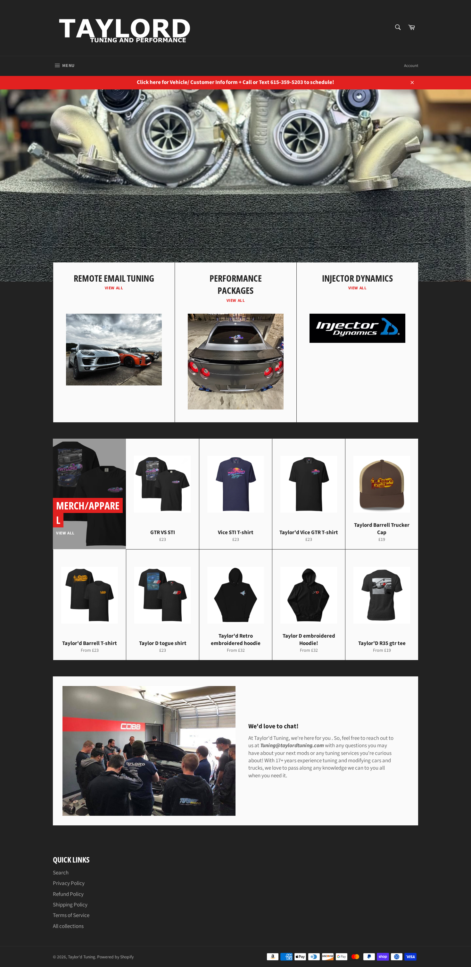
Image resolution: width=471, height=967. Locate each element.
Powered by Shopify (115, 957)
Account (411, 66)
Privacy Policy (69, 883)
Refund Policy (68, 894)
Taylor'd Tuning (81, 957)
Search (61, 873)
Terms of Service (71, 915)
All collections (68, 926)
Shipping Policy (70, 905)
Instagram (128, 235)
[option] (235, 185)
